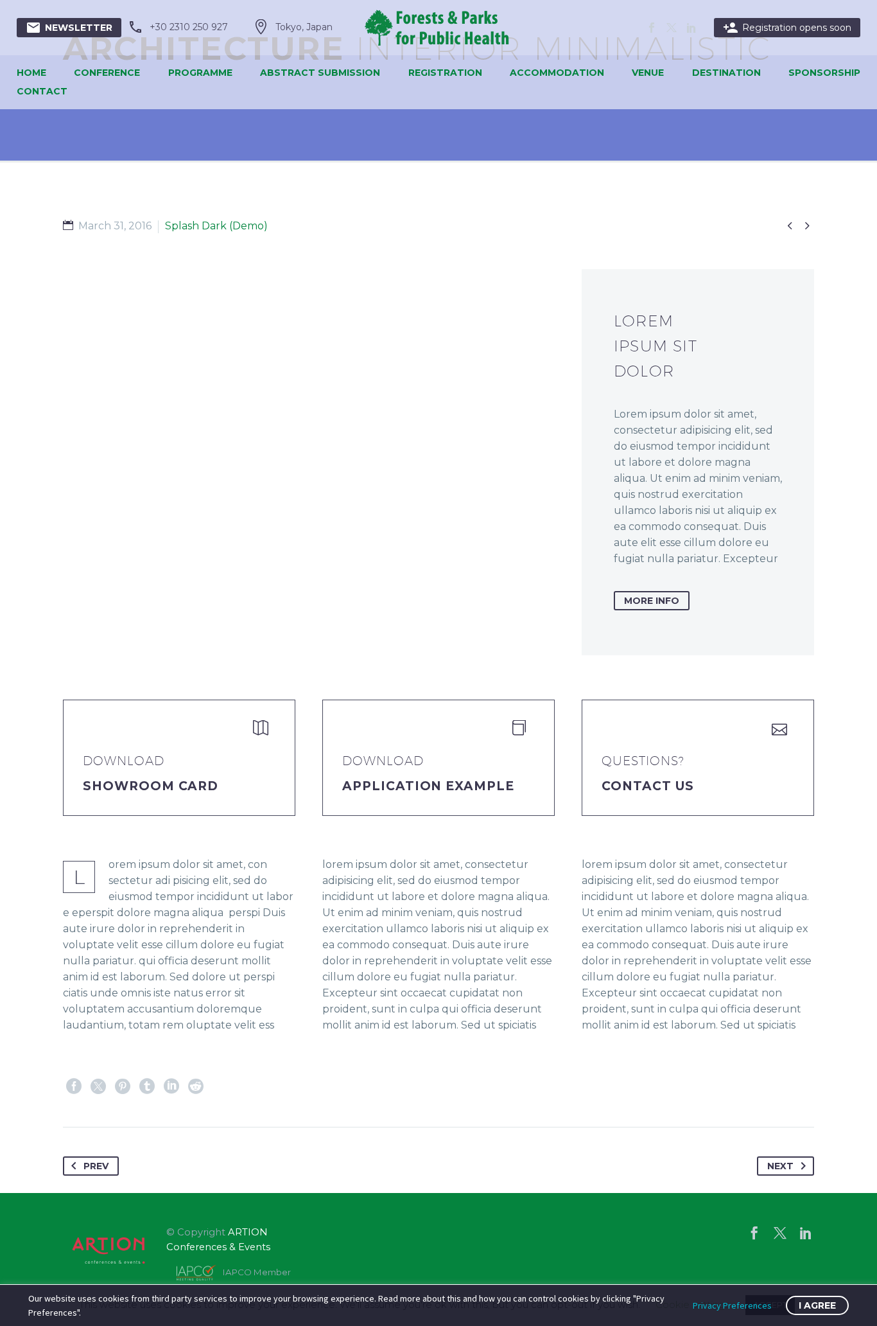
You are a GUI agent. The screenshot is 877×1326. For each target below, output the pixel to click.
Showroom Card (150, 786)
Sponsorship (824, 72)
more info (651, 600)
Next (780, 1166)
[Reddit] (196, 1086)
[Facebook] (74, 1086)
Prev (96, 1166)
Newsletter (69, 27)
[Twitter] (98, 1086)
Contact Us (648, 786)
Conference (107, 72)
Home (31, 72)
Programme (200, 72)
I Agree (817, 1305)
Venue (648, 72)
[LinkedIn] (171, 1086)
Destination (726, 72)
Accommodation (557, 72)
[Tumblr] (147, 1086)
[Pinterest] (122, 1086)
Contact (42, 91)
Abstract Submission (320, 72)
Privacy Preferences (732, 1305)
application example (428, 786)
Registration (445, 72)
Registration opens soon (787, 27)
